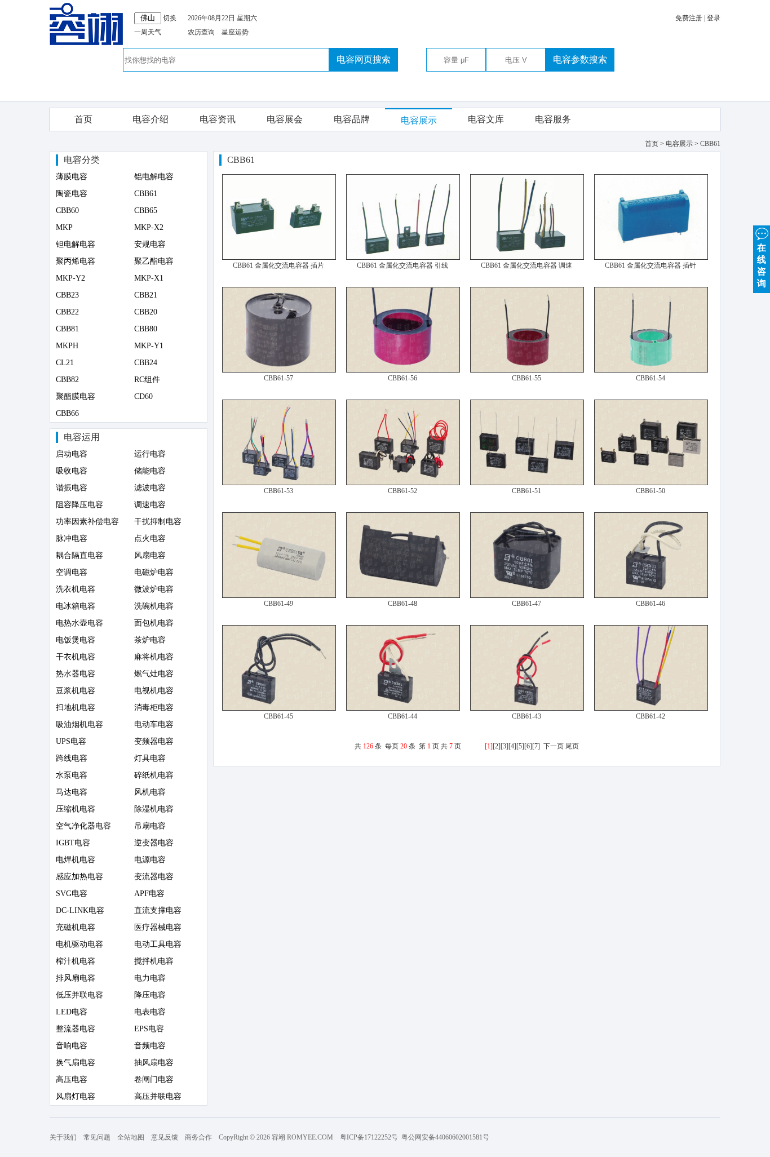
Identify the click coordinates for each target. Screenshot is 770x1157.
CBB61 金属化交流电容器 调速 (526, 265)
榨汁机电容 (75, 961)
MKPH (67, 346)
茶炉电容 (150, 640)
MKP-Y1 (148, 346)
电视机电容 (154, 690)
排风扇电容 (75, 978)
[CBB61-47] (527, 596)
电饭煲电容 (75, 640)
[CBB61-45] (279, 708)
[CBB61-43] (527, 708)
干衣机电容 (75, 657)
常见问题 (96, 1137)
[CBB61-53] (279, 483)
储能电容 (150, 471)
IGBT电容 (73, 843)
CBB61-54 (650, 378)
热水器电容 (75, 674)
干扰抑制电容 (158, 521)
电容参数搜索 (580, 59)
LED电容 (71, 1012)
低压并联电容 (79, 995)
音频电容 (150, 1045)
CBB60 (67, 210)
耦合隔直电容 (79, 555)
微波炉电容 (154, 589)
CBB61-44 (402, 716)
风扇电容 (150, 555)
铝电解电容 (154, 176)
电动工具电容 (158, 944)
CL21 (65, 362)
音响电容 (71, 1045)
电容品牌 (352, 119)
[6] (528, 746)
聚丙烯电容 (75, 261)
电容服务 (553, 119)
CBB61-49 (278, 604)
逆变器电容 (154, 843)
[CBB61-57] (279, 370)
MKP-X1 (148, 278)
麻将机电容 (154, 657)
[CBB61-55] (527, 370)
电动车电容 (154, 724)
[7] (536, 746)
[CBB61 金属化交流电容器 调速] (527, 257)
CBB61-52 (402, 491)
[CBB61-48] (403, 596)
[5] (520, 746)
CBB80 (145, 329)
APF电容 (149, 893)
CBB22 (67, 312)
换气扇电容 (75, 1062)
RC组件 (147, 379)
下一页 (553, 746)
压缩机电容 (75, 809)
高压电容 (71, 1079)
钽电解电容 (75, 244)
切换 (169, 18)
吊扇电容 (150, 826)
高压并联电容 (158, 1096)
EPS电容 (149, 1029)
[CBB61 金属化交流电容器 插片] (279, 257)
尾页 (572, 746)
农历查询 (201, 32)
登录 (713, 18)
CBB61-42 (650, 716)
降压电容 (150, 995)
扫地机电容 (75, 707)
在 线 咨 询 (761, 265)
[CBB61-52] (403, 483)
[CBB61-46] (651, 596)
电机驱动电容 (79, 944)
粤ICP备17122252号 (369, 1137)
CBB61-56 (402, 378)
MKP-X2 (148, 227)
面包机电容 (154, 623)
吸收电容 (71, 471)
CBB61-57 (278, 378)
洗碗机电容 (154, 606)
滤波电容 (150, 488)
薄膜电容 (71, 176)
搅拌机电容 (154, 961)
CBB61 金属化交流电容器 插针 (650, 265)
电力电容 (150, 978)
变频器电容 (154, 741)
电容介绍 (150, 119)
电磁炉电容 (154, 572)
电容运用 (82, 437)
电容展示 (419, 120)
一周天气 (147, 32)
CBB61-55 (526, 378)
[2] (497, 746)
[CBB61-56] (403, 370)
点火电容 (150, 538)
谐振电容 (71, 488)
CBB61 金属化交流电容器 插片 (278, 265)
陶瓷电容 (71, 193)
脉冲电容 (71, 538)
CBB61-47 (526, 604)
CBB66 (67, 413)
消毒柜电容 (154, 707)
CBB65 (145, 210)
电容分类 (82, 160)
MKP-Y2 (70, 278)
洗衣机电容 (75, 589)
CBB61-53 (278, 491)
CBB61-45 (278, 716)
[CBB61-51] (527, 483)
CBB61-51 (526, 491)
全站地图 (130, 1137)
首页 (83, 119)
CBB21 (145, 295)
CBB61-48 (402, 604)
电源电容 (150, 859)
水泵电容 (71, 775)
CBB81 (67, 329)
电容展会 (285, 119)
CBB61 (145, 193)
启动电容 (71, 454)
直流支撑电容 (158, 910)
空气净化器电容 (83, 826)
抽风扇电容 (154, 1062)
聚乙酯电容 (154, 261)
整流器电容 (75, 1029)
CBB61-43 (526, 716)
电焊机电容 (75, 859)
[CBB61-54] (651, 370)
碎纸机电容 (154, 775)
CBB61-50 (650, 491)
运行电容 (150, 454)
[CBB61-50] (651, 483)
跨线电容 (71, 758)
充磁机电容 (75, 927)
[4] (512, 746)
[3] (504, 746)
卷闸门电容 (154, 1079)
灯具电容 (150, 758)
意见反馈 (164, 1137)
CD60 (143, 396)
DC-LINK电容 (80, 910)
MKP (64, 227)
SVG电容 (71, 893)
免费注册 (688, 18)
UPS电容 (71, 741)
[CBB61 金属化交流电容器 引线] (403, 257)
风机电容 (150, 792)
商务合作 (198, 1137)
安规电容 (150, 244)
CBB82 (67, 379)
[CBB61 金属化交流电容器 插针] (651, 257)
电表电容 (150, 1012)
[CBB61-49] (279, 596)
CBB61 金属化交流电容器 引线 (402, 265)
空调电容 (71, 572)
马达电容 (71, 792)
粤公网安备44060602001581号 (445, 1137)
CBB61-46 (650, 604)
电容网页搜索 (364, 59)
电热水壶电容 (79, 623)
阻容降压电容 (79, 504)
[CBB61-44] (403, 708)
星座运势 (235, 32)
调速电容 (150, 504)
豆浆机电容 (75, 690)
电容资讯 (218, 119)
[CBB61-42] (651, 708)
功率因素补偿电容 (87, 521)
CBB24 (145, 362)
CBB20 (145, 312)
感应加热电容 (79, 876)
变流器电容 (154, 876)
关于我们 (63, 1137)
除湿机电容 (154, 809)
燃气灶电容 (154, 674)
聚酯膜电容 (75, 396)
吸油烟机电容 (79, 724)
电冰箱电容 (75, 606)
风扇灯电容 (75, 1096)
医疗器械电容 (158, 927)
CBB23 (67, 295)
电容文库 (486, 119)
